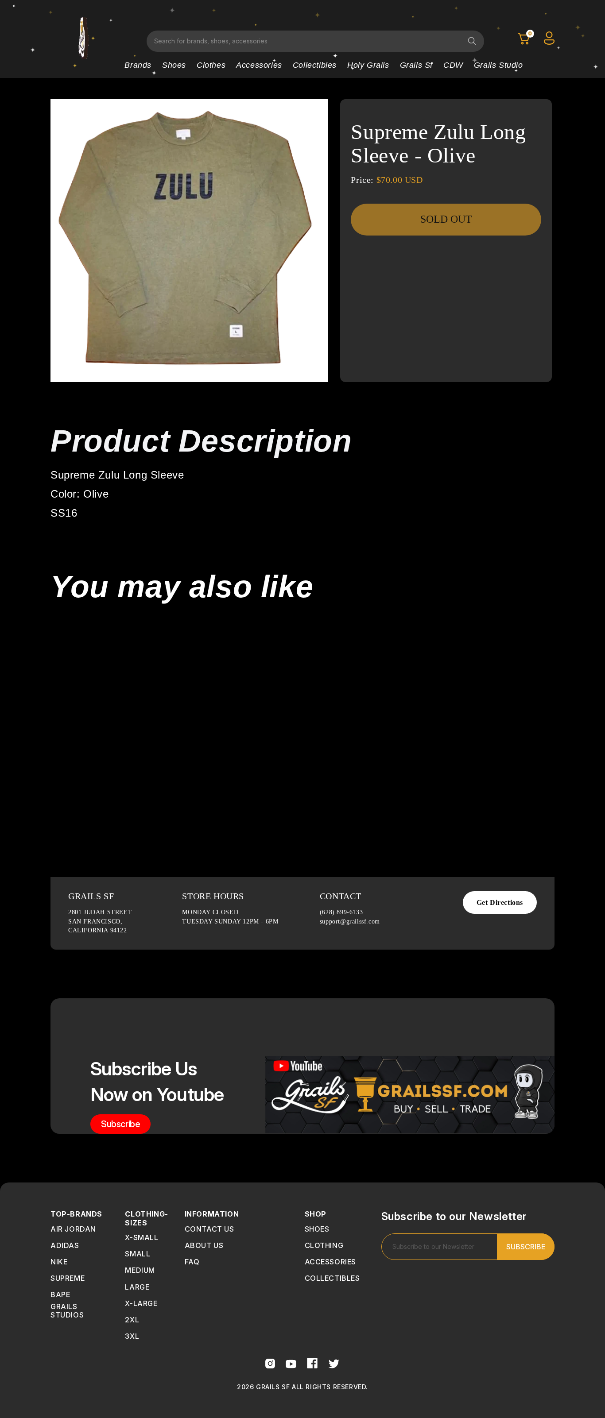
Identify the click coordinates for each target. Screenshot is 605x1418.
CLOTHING (324, 1245)
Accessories (259, 65)
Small (137, 1253)
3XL (132, 1336)
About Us (204, 1245)
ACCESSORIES (331, 1261)
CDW (453, 65)
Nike (58, 1261)
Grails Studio (498, 65)
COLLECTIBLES (332, 1278)
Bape (60, 1294)
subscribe (120, 1124)
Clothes (211, 65)
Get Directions (500, 902)
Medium (140, 1270)
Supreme (67, 1278)
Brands (137, 65)
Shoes (174, 65)
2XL (132, 1319)
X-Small (141, 1237)
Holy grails (368, 65)
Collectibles (315, 65)
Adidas (64, 1245)
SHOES (317, 1229)
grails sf (416, 65)
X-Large (141, 1303)
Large (137, 1287)
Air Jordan (73, 1229)
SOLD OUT (446, 219)
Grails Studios (67, 1310)
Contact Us (209, 1229)
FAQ (192, 1261)
